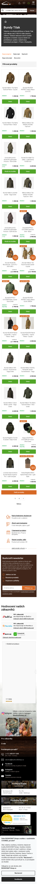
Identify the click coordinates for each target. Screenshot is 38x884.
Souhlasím (18, 879)
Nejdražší (24, 54)
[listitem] (23, 498)
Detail (10, 101)
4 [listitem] (19, 498)
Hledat (32, 10)
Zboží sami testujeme (19, 523)
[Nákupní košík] (28, 2)
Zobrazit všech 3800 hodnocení (23, 628)
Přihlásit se (29, 588)
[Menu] (33, 3)
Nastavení (18, 873)
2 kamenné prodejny (19, 530)
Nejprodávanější (7, 58)
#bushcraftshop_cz (19, 715)
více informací (19, 786)
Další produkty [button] (19, 492)
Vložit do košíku (10, 171)
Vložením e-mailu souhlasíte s (18, 592)
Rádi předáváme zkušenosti (21, 516)
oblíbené (24, 2)
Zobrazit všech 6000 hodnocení (23, 619)
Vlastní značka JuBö (19, 540)
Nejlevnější (16, 54)
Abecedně (17, 58)
